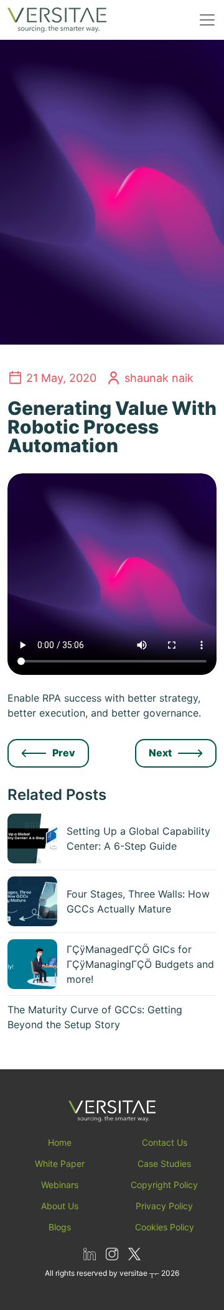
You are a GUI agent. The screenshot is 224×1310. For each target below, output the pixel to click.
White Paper (60, 1163)
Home (60, 1142)
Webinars (59, 1184)
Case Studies (164, 1163)
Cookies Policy (164, 1227)
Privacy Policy (164, 1206)
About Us (59, 1206)
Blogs (60, 1227)
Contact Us (164, 1142)
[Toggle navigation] (207, 20)
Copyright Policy (164, 1184)
